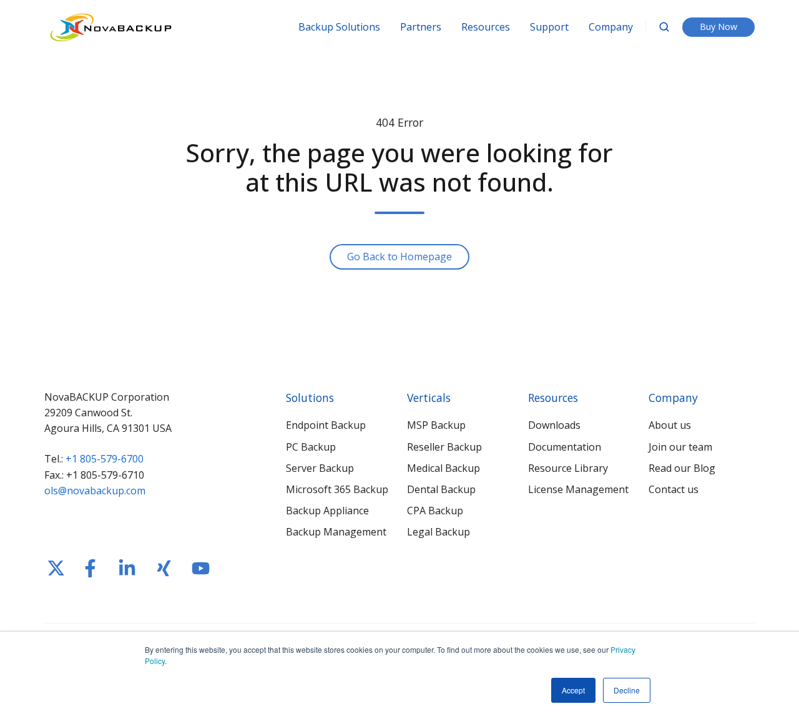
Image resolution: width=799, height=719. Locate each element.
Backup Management (336, 532)
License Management (578, 489)
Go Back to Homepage (399, 256)
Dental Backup (441, 489)
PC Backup (311, 447)
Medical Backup (443, 468)
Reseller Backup (444, 447)
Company (611, 27)
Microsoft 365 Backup (337, 489)
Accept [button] (573, 690)
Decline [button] (627, 690)
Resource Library (568, 468)
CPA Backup (435, 510)
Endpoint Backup (326, 425)
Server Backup (320, 468)
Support (549, 27)
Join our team (680, 447)
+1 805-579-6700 (105, 459)
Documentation (564, 447)
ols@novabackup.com (94, 490)
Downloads (554, 425)
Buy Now (718, 26)
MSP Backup (436, 425)
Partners (420, 27)
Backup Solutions (339, 27)
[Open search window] (664, 27)
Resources (485, 27)
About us (670, 425)
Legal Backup (438, 532)
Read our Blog (682, 468)
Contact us (674, 489)
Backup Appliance (327, 510)
